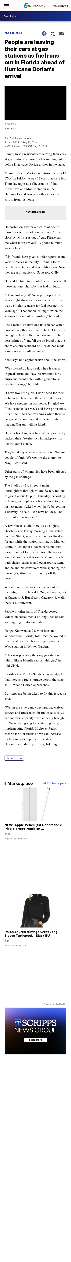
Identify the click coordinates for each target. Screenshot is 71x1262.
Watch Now (60, 6)
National (14, 33)
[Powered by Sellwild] (60, 1004)
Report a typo (14, 758)
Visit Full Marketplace (54, 783)
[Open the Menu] (6, 5)
